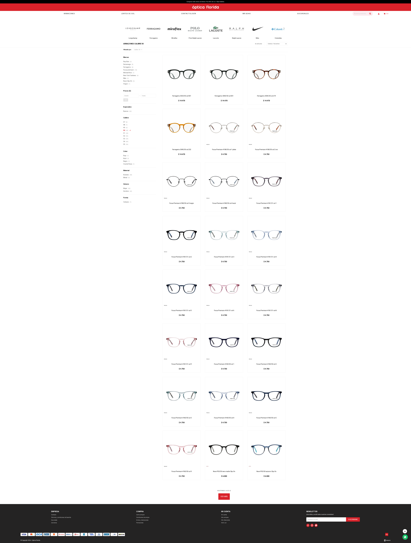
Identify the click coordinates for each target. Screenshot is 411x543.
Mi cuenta (224, 514)
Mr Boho (247, 13)
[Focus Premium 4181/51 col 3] (224, 235)
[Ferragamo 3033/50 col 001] (182, 74)
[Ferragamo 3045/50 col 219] (266, 74)
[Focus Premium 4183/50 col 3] (182, 396)
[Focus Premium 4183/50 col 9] (182, 450)
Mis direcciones (225, 520)
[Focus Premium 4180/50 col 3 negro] (182, 181)
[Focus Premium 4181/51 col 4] (266, 235)
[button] (370, 13)
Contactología (188, 13)
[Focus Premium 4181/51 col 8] (266, 289)
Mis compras (225, 517)
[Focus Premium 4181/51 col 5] (182, 289)
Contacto (53, 514)
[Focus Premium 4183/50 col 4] (224, 396)
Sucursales (303, 13)
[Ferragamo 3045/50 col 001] (224, 74)
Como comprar (140, 514)
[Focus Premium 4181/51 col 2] (182, 235)
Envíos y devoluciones (142, 520)
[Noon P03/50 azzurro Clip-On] (266, 450)
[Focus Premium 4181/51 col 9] (182, 342)
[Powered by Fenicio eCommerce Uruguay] (387, 540)
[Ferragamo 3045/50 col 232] (182, 128)
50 (137, 49)
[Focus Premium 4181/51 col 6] (224, 289)
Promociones (139, 523)
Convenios (54, 523)
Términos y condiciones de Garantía (61, 517)
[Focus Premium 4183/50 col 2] (266, 342)
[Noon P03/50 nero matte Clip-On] (224, 450)
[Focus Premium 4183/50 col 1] (224, 342)
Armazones (69, 13)
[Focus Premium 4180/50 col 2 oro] (266, 128)
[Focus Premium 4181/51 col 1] (266, 181)
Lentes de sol (128, 13)
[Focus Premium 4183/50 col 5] (266, 396)
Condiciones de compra (142, 517)
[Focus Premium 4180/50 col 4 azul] (224, 181)
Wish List (223, 523)
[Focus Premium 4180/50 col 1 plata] (224, 128)
